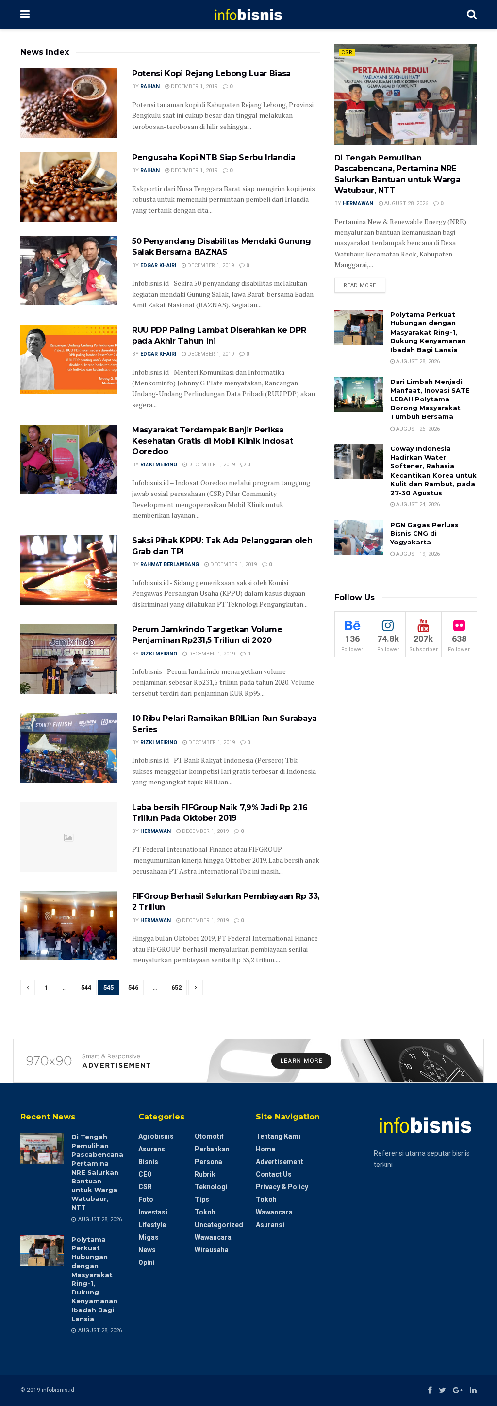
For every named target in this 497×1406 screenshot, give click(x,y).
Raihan (150, 86)
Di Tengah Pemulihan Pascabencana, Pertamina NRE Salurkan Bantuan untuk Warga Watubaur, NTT (98, 1172)
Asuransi (152, 1149)
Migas (148, 1237)
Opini (146, 1262)
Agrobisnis (156, 1136)
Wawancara (213, 1237)
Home (265, 1149)
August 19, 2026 (417, 554)
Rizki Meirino (158, 465)
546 (133, 987)
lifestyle (152, 1225)
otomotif (209, 1136)
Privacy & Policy (282, 1187)
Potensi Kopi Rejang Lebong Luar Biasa (211, 73)
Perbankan (212, 1149)
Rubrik (205, 1174)
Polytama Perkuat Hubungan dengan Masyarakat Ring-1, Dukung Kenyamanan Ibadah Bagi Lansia (428, 331)
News (147, 1250)
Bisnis (148, 1162)
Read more (360, 285)
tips (202, 1199)
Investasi (152, 1212)
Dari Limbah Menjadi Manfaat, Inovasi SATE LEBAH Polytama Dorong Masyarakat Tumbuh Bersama (430, 399)
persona (208, 1162)
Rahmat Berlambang (169, 564)
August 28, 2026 (405, 203)
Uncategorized (219, 1225)
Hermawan (155, 831)
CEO (145, 1174)
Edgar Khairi (158, 265)
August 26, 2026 (417, 429)
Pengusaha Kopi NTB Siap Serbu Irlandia (214, 157)
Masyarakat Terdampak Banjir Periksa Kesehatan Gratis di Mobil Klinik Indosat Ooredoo (212, 440)
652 (176, 987)
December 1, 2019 (193, 86)
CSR (347, 52)
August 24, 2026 (417, 504)
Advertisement (279, 1162)
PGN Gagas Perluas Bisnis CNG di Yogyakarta (424, 533)
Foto (145, 1199)
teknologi (211, 1187)
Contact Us (274, 1174)
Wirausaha (212, 1250)
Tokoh (205, 1212)
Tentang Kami (278, 1136)
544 (86, 987)
